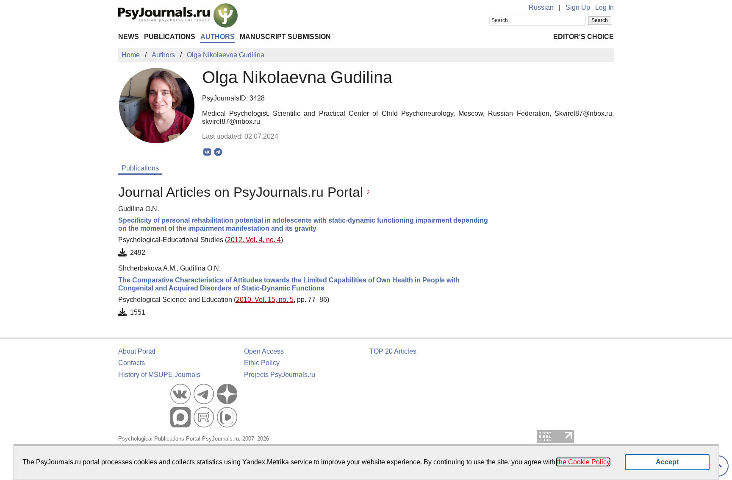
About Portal (136, 351)
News (128, 36)
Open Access (264, 351)
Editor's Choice (583, 36)
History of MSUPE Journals (159, 374)
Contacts (131, 362)
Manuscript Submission (285, 36)
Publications (169, 36)
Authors (217, 36)
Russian (541, 7)
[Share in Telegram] (218, 152)
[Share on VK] (207, 152)
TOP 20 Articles (392, 351)
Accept (667, 462)
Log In (604, 7)
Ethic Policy (262, 362)
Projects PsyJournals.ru (279, 374)
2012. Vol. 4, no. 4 (254, 239)
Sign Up (578, 7)
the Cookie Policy (583, 462)
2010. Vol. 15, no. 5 (265, 299)
